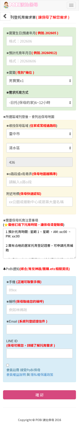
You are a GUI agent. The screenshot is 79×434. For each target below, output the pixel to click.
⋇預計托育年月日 (31, 53)
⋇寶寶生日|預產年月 (32, 33)
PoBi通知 (38, 269)
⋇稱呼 (25, 301)
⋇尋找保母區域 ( (31, 125)
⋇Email (26, 321)
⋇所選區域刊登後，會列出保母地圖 (28, 117)
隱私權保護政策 (42, 374)
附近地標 (23, 193)
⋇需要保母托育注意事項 (33, 223)
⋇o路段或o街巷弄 (31, 174)
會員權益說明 (16, 374)
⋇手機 (24, 282)
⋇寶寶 (20, 72)
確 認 (39, 394)
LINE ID (30, 343)
